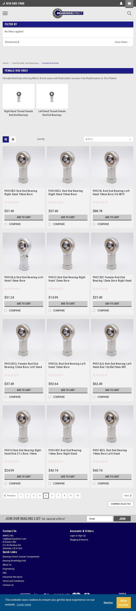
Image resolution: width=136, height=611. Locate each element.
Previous (11, 495)
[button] (68, 42)
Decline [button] (108, 602)
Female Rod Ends (50, 63)
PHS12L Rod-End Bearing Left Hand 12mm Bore (67, 365)
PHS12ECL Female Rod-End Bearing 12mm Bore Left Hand (23, 365)
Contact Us (8, 585)
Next (126, 495)
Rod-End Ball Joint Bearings (25, 63)
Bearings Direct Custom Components (21, 556)
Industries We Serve (12, 577)
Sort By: (41, 139)
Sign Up (82, 535)
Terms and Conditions (13, 581)
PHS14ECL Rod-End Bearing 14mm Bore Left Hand (110, 452)
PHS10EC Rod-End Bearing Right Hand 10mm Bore (20, 192)
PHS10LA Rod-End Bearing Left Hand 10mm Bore (23, 279)
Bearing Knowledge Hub (14, 561)
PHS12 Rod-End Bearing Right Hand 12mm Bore (67, 279)
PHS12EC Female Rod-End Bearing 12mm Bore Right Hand (112, 279)
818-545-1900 (15, 3)
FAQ (5, 573)
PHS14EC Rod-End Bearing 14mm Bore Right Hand (65, 452)
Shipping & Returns (79, 540)
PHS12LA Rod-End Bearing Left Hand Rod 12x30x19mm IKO (112, 365)
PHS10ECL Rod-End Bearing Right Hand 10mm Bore (66, 192)
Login (72, 535)
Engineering (8, 569)
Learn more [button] (24, 604)
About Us (7, 565)
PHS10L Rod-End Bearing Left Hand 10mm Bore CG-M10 (111, 192)
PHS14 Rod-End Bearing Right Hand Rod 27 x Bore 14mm (22, 452)
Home (5, 63)
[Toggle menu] (5, 13)
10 (77, 495)
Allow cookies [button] (123, 602)
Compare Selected (121, 504)
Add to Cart (24, 217)
